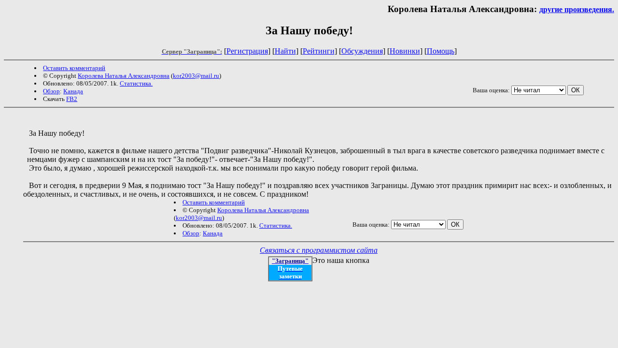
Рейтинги (319, 51)
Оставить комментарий (74, 68)
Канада (73, 91)
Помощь (440, 51)
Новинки (405, 51)
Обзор (51, 91)
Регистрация (247, 51)
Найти (285, 51)
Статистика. (136, 83)
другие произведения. (576, 9)
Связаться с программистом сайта (319, 250)
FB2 (71, 98)
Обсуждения (362, 51)
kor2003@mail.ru (196, 75)
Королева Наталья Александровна (123, 75)
